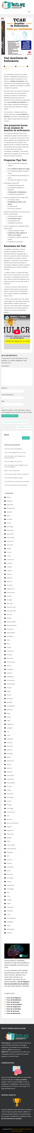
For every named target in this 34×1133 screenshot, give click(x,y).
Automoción (10, 537)
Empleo (9, 618)
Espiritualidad (11, 633)
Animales (9, 519)
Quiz (8, 816)
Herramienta (10, 680)
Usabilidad (10, 922)
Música (9, 764)
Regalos (9, 827)
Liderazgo (10, 739)
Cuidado (9, 567)
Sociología (10, 878)
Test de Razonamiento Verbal (13, 478)
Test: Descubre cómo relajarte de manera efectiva (14, 457)
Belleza (9, 548)
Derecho (9, 581)
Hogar (9, 691)
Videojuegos (10, 929)
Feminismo (10, 651)
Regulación (10, 830)
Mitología (10, 753)
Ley (8, 731)
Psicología (10, 808)
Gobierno (9, 673)
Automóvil (10, 545)
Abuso (9, 497)
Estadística (10, 636)
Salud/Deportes (11, 849)
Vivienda (9, 933)
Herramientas (11, 684)
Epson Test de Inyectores (12, 470)
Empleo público (11, 622)
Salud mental (11, 845)
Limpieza (9, 742)
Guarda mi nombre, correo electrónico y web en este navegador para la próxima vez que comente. (16, 411)
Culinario (9, 570)
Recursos (9, 819)
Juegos (9, 717)
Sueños (9, 881)
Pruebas (9, 805)
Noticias (9, 768)
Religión (9, 838)
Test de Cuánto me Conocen (13, 461)
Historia (9, 687)
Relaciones (10, 834)
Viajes (8, 925)
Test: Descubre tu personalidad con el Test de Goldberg (15, 466)
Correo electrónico (7, 395)
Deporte (9, 574)
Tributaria (10, 911)
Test (8, 892)
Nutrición (9, 772)
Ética (8, 644)
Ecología (9, 600)
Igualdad (9, 702)
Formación (10, 658)
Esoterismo (10, 629)
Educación (7, 68)
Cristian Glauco (21, 66)
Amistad (9, 512)
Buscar (6, 435)
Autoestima (10, 534)
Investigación (11, 706)
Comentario (5, 366)
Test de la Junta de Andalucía (13, 449)
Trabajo (9, 900)
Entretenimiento (12, 625)
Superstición (10, 885)
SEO (8, 856)
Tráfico (9, 903)
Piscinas (9, 786)
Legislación (10, 724)
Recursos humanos (13, 823)
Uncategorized (11, 918)
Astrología (10, 526)
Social (8, 870)
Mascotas (10, 746)
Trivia (8, 914)
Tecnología (10, 889)
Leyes (8, 735)
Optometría (10, 775)
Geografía (10, 669)
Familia (9, 647)
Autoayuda (10, 530)
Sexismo (9, 863)
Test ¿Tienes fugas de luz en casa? (15, 452)
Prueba (9, 801)
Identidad (9, 698)
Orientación (10, 779)
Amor (8, 515)
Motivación (10, 761)
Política (9, 790)
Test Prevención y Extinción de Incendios (16, 481)
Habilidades (10, 677)
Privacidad (10, 797)
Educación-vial (11, 611)
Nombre (4, 388)
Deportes (10, 578)
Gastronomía (11, 662)
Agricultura (10, 505)
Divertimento (11, 592)
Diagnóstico (10, 589)
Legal (8, 720)
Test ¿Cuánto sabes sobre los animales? (16, 474)
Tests (8, 896)
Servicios (9, 859)
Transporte (10, 907)
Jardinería (9, 709)
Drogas (9, 596)
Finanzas (9, 655)
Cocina (9, 556)
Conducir (9, 563)
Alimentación (11, 508)
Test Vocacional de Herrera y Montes (15, 485)
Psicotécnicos (11, 812)
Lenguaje (9, 728)
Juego (8, 713)
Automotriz (10, 541)
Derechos (10, 585)
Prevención (10, 794)
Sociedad (9, 874)
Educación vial (11, 607)
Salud (8, 841)
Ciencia (9, 552)
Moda (8, 757)
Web (2, 401)
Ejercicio (9, 614)
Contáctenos (21, 1129)
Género (9, 666)
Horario (9, 695)
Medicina (9, 750)
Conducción (10, 559)
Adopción (10, 501)
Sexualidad (10, 867)
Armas (9, 523)
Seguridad (10, 852)
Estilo (8, 640)
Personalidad (11, 783)
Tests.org (14, 1129)
